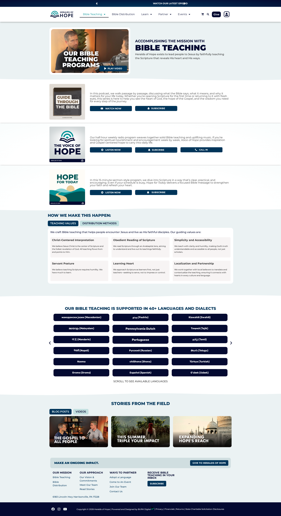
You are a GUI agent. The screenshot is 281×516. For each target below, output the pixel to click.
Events (182, 14)
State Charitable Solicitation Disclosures (204, 509)
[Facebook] (53, 509)
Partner (163, 14)
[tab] (63, 223)
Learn (145, 14)
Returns (180, 509)
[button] (96, 3)
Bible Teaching (92, 14)
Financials (169, 509)
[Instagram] (59, 509)
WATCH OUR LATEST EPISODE (140, 3)
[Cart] (202, 14)
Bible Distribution (123, 14)
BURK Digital (144, 509)
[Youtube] (65, 509)
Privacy (159, 509)
